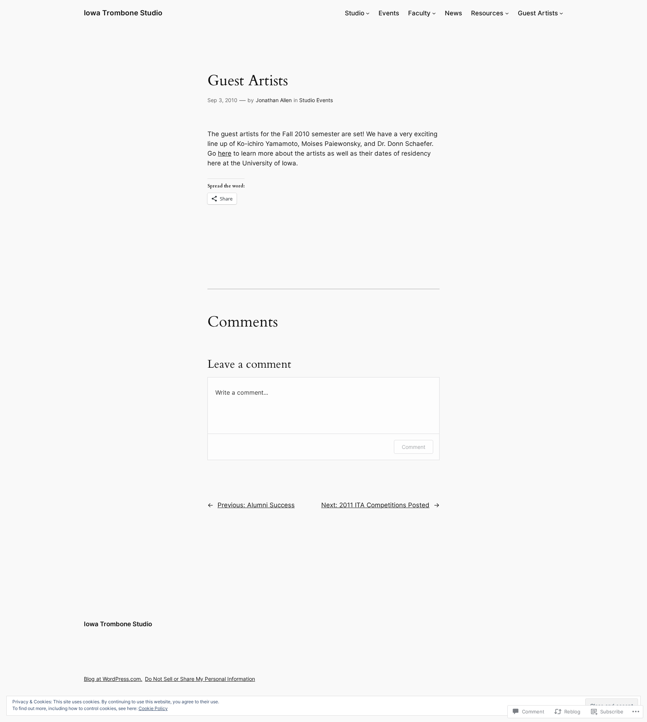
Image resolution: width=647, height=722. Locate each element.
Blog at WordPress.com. (113, 679)
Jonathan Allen (274, 100)
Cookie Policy (153, 708)
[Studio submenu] (368, 13)
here (224, 153)
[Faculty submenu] (434, 13)
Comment (413, 447)
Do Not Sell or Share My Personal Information (200, 679)
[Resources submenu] (507, 13)
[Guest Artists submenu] (561, 13)
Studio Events (316, 100)
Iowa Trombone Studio (123, 12)
